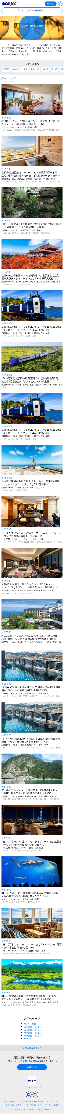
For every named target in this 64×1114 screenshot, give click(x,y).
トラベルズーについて (12, 1101)
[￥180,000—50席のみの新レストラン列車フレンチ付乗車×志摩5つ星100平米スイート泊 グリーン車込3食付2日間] (32, 305)
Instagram (35, 1094)
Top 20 (27, 1038)
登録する (50, 3)
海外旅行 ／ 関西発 (33, 1035)
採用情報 (27, 1101)
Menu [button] (60, 3)
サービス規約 (31, 1105)
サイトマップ (45, 1105)
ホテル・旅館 (30, 1023)
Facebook (29, 1094)
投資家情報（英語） (42, 1101)
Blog (56, 1105)
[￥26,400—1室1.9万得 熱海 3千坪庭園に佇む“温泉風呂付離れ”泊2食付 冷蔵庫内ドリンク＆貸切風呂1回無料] (32, 202)
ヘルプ (55, 1101)
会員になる (32, 1067)
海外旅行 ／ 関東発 (33, 1032)
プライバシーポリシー (14, 1105)
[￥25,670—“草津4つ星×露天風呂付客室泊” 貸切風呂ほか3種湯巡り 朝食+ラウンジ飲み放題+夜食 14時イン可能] (32, 666)
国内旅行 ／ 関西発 (33, 1029)
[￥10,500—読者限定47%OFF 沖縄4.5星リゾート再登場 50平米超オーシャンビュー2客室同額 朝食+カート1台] (32, 99)
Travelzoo (9, 4)
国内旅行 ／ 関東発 (33, 1026)
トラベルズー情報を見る (32, 10)
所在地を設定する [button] (33, 1048)
